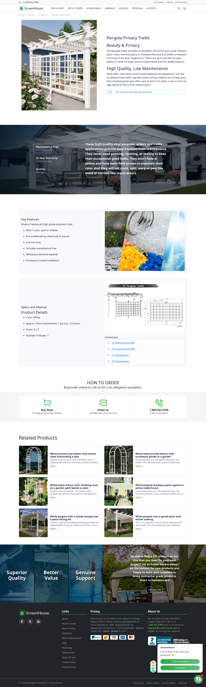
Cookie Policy (69, 662)
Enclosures (57, 8)
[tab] (55, 148)
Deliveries (67, 633)
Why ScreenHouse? (71, 638)
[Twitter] (30, 622)
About (170, 2)
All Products (181, 2)
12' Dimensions (120, 355)
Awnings (110, 8)
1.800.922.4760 (155, 624)
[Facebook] (22, 622)
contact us (153, 631)
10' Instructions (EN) (123, 349)
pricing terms (129, 621)
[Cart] (184, 8)
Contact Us (154, 589)
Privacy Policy (69, 667)
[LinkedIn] (38, 622)
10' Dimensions (120, 361)
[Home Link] (31, 8)
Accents (151, 8)
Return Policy (68, 628)
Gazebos (123, 8)
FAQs (64, 642)
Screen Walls (93, 8)
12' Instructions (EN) (123, 342)
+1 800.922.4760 (30, 2)
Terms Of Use (69, 657)
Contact (160, 2)
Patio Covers (75, 8)
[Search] (178, 8)
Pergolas (137, 8)
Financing (67, 647)
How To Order (69, 623)
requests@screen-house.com (162, 628)
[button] (198, 679)
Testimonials (68, 652)
